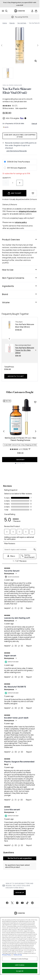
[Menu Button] (2, 11)
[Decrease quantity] (6, 183)
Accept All (19, 971)
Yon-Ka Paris (21, 23)
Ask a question (21, 108)
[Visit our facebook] (7, 902)
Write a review (8, 108)
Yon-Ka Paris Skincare (12, 85)
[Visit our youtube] (22, 902)
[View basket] (36, 11)
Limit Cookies (19, 965)
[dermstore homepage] (20, 11)
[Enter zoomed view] (36, 61)
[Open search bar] (6, 11)
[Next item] (35, 431)
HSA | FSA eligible (12, 118)
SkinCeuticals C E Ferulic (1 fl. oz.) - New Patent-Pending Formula (20, 439)
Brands (12, 23)
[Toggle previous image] (1, 45)
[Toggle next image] (37, 45)
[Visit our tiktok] (27, 902)
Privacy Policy (6, 955)
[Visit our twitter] (12, 902)
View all (34, 123)
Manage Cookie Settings (19, 959)
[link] (32, 11)
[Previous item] (3, 431)
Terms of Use (17, 955)
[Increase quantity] (19, 183)
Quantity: (7, 178)
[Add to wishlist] (33, 193)
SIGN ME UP (19, 892)
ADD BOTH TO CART (16, 376)
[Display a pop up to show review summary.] (29, 449)
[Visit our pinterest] (32, 902)
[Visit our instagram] (17, 902)
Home (5, 23)
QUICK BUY (20, 460)
